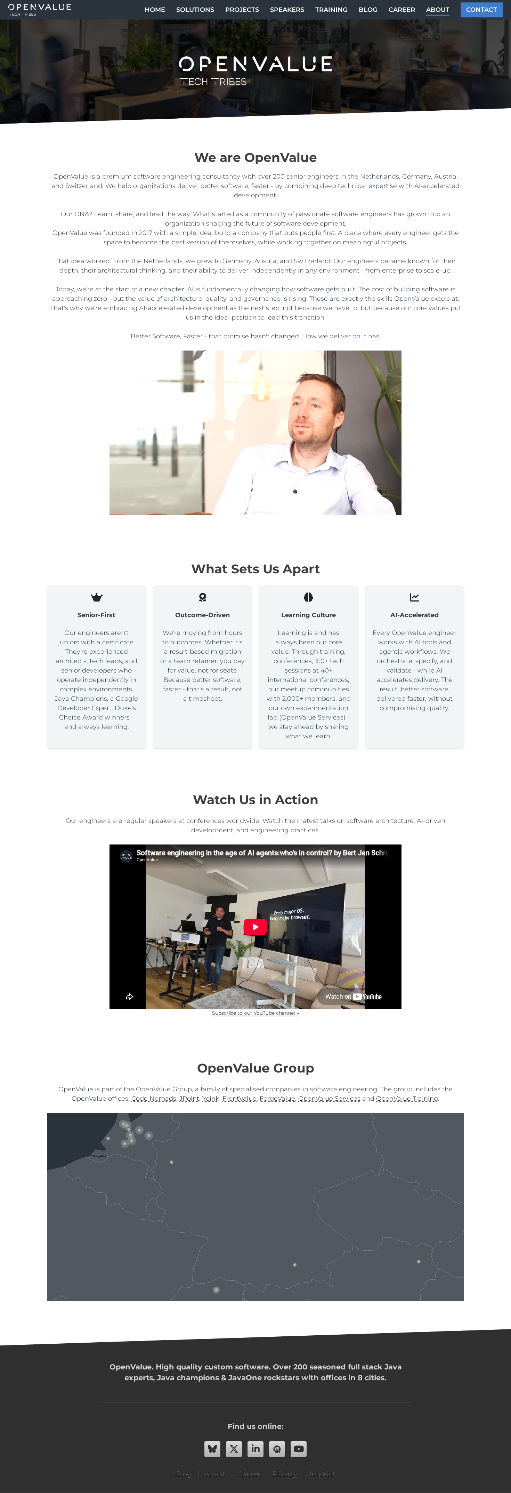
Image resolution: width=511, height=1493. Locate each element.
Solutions (195, 10)
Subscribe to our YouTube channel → (255, 1013)
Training (331, 10)
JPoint (189, 1098)
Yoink (210, 1098)
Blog (368, 10)
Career (402, 10)
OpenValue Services (329, 1098)
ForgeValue (277, 1098)
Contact (481, 10)
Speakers (287, 10)
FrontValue (239, 1098)
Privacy (285, 1474)
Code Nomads (153, 1098)
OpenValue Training (407, 1098)
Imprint (322, 1474)
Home (155, 10)
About (437, 10)
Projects (242, 10)
